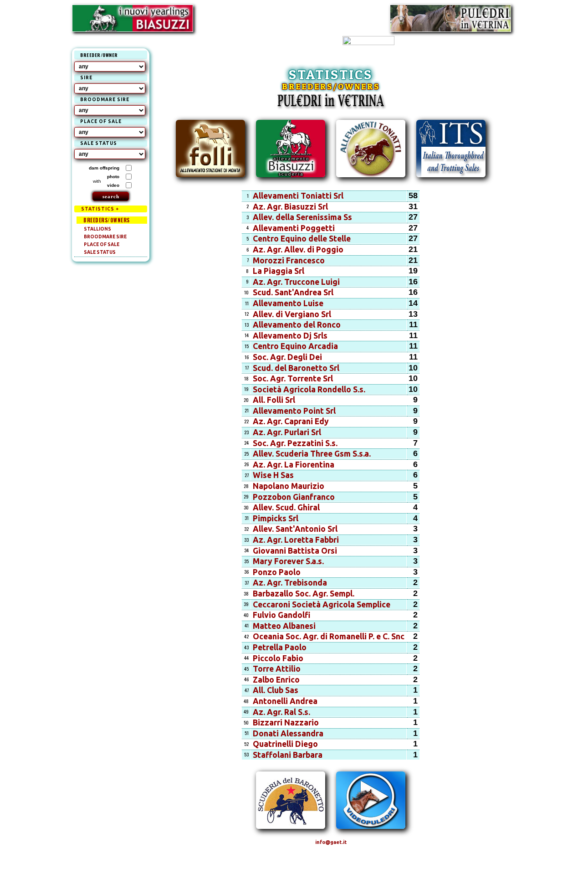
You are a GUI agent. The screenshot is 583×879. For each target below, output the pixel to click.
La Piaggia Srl (278, 271)
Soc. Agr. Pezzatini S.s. (295, 443)
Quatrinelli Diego (285, 744)
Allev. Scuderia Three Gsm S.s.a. (312, 453)
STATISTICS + (100, 208)
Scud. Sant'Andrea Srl (293, 292)
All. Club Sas (275, 690)
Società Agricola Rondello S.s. (309, 389)
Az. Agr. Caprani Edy (291, 421)
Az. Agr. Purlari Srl (287, 432)
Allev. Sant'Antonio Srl (295, 528)
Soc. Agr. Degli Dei (287, 357)
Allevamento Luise (288, 303)
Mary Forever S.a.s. (288, 561)
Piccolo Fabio (278, 658)
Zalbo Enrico (276, 679)
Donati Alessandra (288, 733)
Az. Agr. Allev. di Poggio (298, 249)
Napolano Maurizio (288, 486)
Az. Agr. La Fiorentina (293, 464)
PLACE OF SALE (101, 244)
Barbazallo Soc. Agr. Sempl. (303, 593)
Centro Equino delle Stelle (302, 238)
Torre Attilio (277, 668)
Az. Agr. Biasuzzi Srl (290, 206)
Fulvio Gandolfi (281, 615)
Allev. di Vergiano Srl (292, 314)
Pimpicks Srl (275, 518)
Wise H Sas (273, 475)
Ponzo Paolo (277, 572)
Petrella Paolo (280, 647)
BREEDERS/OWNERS (106, 220)
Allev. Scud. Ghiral (286, 507)
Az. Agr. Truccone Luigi (296, 282)
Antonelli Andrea (285, 701)
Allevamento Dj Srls (290, 335)
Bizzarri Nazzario (286, 722)
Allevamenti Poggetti (294, 228)
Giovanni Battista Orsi (295, 550)
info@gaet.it (331, 842)
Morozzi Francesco (289, 260)
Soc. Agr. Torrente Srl (293, 378)
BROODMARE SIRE (105, 236)
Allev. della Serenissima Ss (302, 217)
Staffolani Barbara (287, 754)
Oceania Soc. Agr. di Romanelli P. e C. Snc (328, 636)
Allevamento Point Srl (294, 410)
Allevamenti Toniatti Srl (298, 195)
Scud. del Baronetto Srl (296, 368)
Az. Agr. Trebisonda (290, 582)
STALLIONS (97, 228)
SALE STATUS (100, 252)
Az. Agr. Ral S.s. (281, 712)
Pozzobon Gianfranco (294, 497)
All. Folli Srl (274, 400)
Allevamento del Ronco (297, 324)
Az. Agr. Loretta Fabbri (296, 539)
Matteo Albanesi (284, 626)
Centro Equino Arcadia (295, 346)
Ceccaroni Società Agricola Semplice (321, 604)
